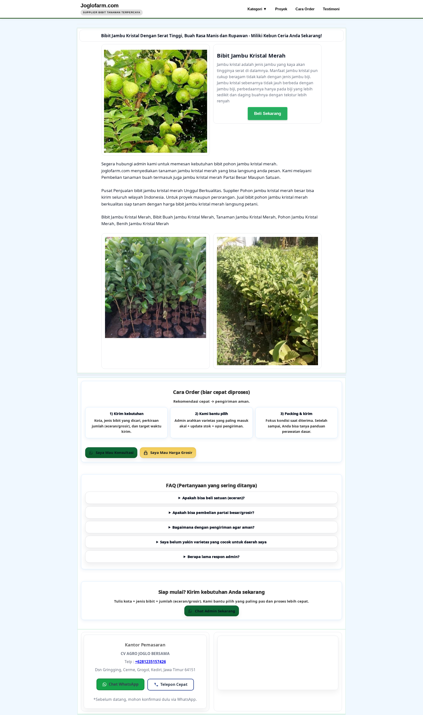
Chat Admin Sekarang (215, 610)
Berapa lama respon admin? (213, 556)
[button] (120, 684)
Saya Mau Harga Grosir (171, 452)
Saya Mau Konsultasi (115, 452)
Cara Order (305, 9)
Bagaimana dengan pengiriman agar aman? (213, 527)
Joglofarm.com (100, 5)
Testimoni (331, 9)
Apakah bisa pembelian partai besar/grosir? (213, 512)
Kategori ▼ (257, 9)
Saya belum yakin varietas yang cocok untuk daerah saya (213, 541)
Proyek (281, 9)
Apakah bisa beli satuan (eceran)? (213, 497)
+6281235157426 (150, 661)
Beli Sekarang (267, 113)
